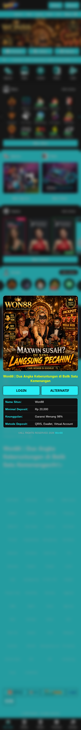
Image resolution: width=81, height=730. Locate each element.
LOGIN (21, 390)
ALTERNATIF (59, 390)
